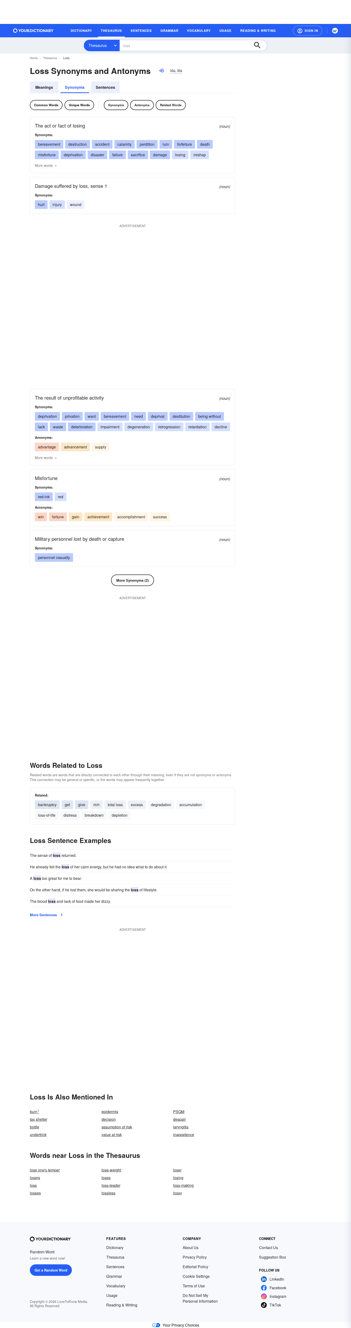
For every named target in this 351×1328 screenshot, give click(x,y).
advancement (75, 447)
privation (72, 416)
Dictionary (114, 1247)
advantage (47, 447)
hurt (41, 204)
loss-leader (110, 1185)
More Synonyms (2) (132, 580)
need (138, 416)
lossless (108, 1193)
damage (160, 154)
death (205, 144)
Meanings (44, 87)
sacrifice (138, 154)
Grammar (114, 1276)
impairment (110, 427)
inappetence (183, 1134)
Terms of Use (194, 1286)
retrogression (169, 427)
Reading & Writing (121, 1305)
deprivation (73, 154)
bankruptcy (47, 804)
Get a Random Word (51, 1270)
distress (70, 815)
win (41, 516)
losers (35, 1177)
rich (96, 804)
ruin (166, 144)
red (60, 496)
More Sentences (43, 914)
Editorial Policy (195, 1266)
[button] (307, 31)
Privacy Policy (195, 1257)
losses (35, 1193)
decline (221, 427)
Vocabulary (115, 1286)
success (160, 516)
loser (177, 1170)
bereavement (49, 144)
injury (57, 204)
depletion (120, 815)
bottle (34, 1127)
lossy (177, 1193)
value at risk (111, 1134)
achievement (98, 516)
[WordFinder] (335, 30)
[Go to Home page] (33, 30)
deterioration (81, 427)
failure (117, 154)
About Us (190, 1247)
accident (102, 144)
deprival (158, 416)
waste (58, 427)
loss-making (183, 1185)
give (81, 804)
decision (108, 1119)
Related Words (170, 105)
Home (34, 58)
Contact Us (268, 1247)
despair (179, 1119)
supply (100, 447)
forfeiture (184, 144)
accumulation (190, 804)
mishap (199, 154)
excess (137, 804)
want (92, 416)
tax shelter (38, 1119)
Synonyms (75, 87)
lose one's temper (45, 1170)
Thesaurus (98, 45)
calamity (124, 144)
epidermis (109, 1111)
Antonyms (141, 105)
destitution (181, 416)
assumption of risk (116, 1127)
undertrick (38, 1134)
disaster (97, 154)
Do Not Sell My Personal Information (200, 1298)
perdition (147, 144)
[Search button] (259, 45)
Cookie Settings (196, 1276)
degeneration (139, 427)
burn (34, 1111)
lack (41, 427)
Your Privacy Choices (181, 1325)
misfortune (47, 154)
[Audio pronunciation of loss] (161, 71)
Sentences (105, 87)
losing (180, 154)
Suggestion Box (272, 1257)
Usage (111, 1295)
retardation (197, 427)
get (67, 804)
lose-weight (111, 1170)
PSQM (178, 1111)
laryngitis (180, 1127)
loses (106, 1177)
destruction (77, 144)
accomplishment (131, 516)
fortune (58, 516)
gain (75, 516)
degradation (161, 804)
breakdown (94, 815)
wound (75, 204)
